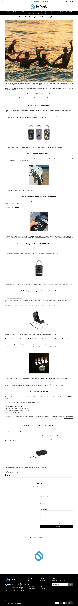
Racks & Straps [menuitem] (22, 11)
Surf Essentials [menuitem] (61, 11)
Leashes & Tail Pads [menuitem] (69, 11)
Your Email (42, 503)
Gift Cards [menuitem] (47, 13)
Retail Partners (31, 588)
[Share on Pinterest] (10, 475)
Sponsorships (31, 586)
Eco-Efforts (42, 588)
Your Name (43, 498)
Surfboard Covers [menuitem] (32, 13)
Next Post (43, 486)
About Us (30, 580)
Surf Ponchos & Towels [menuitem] (44, 11)
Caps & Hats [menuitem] (40, 13)
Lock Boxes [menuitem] (15, 11)
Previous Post (36, 486)
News (29, 582)
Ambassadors (31, 584)
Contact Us (42, 584)
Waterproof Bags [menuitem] (53, 11)
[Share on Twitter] (8, 475)
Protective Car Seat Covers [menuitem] (32, 11)
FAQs (41, 586)
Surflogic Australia (17, 603)
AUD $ (69, 1)
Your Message (43, 509)
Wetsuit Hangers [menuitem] (8, 11)
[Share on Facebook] (5, 475)
